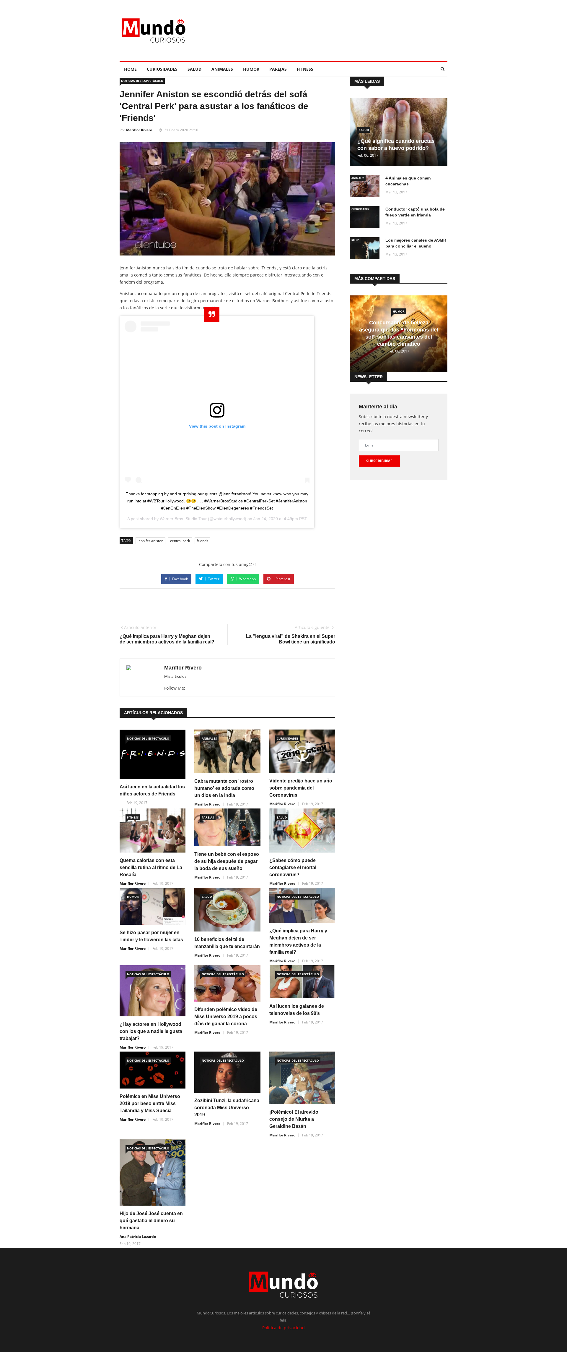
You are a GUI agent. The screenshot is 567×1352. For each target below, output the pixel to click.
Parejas (278, 69)
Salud (194, 69)
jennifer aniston (150, 540)
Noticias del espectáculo (142, 81)
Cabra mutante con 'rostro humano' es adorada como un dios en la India (224, 788)
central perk (180, 540)
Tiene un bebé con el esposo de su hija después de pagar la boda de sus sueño (226, 861)
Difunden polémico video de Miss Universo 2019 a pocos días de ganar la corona (225, 1016)
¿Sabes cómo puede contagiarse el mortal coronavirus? (292, 867)
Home (130, 69)
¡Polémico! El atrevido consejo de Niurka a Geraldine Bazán (293, 1119)
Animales (222, 69)
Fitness (305, 69)
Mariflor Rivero (139, 129)
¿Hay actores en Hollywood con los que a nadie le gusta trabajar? (151, 1031)
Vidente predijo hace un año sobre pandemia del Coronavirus (300, 788)
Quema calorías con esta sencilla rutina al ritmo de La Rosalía (151, 867)
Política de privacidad (283, 1327)
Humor (251, 69)
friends (202, 540)
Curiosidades (162, 69)
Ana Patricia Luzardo (138, 1236)
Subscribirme (379, 460)
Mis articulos (175, 676)
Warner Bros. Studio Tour (183, 518)
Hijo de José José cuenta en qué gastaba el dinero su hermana (151, 1220)
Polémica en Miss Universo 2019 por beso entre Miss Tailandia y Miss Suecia (150, 1103)
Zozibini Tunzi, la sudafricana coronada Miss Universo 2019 (226, 1107)
